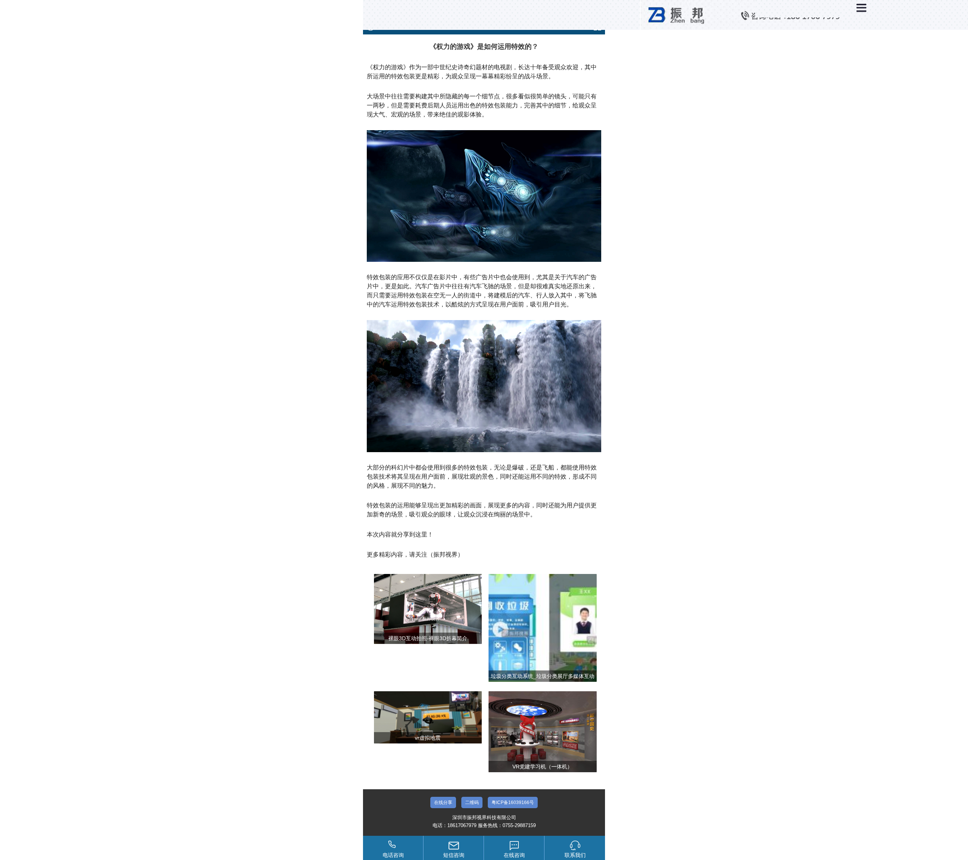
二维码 (472, 802)
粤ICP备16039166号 (513, 802)
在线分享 (443, 802)
